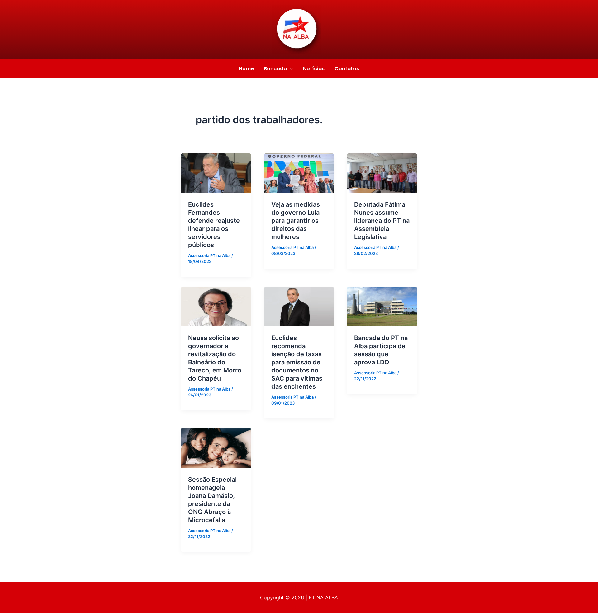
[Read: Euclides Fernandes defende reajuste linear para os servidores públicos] (216, 173)
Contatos (347, 68)
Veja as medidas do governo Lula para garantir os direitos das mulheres (295, 221)
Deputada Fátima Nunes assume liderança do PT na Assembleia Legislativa (382, 221)
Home (246, 68)
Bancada (275, 68)
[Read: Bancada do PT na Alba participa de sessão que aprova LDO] (382, 306)
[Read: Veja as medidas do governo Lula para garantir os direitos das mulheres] (299, 173)
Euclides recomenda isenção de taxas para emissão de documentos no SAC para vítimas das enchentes (296, 362)
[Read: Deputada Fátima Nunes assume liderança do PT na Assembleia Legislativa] (382, 173)
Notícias (314, 68)
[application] (290, 68)
